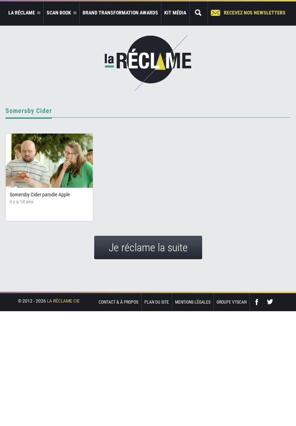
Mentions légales (192, 302)
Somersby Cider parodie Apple (40, 194)
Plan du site (156, 302)
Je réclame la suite (148, 247)
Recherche (199, 13)
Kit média (175, 13)
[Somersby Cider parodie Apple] (49, 161)
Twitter (270, 302)
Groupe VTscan (232, 302)
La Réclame (148, 63)
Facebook (258, 302)
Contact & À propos (118, 302)
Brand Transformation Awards (120, 13)
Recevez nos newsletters (255, 13)
